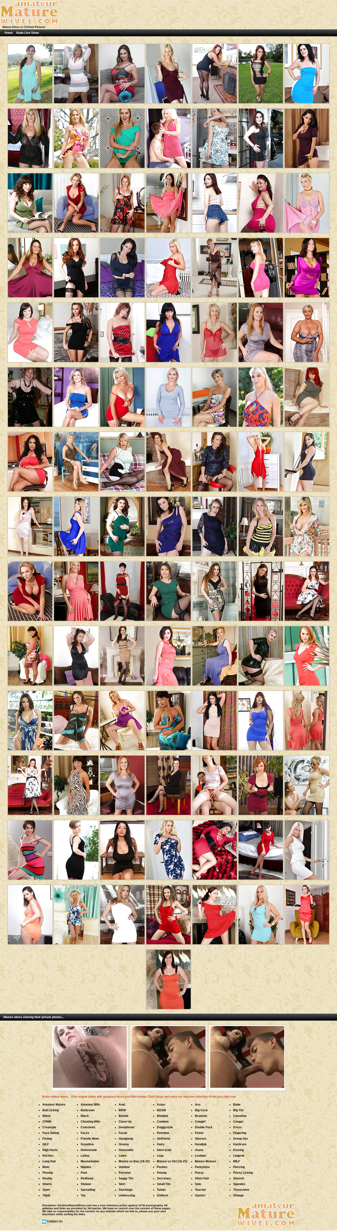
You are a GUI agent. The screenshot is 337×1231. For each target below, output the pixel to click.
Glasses (200, 1138)
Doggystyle (165, 1127)
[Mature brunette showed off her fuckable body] (307, 72)
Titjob (46, 1195)
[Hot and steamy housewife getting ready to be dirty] (260, 783)
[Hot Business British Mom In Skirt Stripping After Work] (307, 848)
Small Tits (164, 1184)
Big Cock (201, 1110)
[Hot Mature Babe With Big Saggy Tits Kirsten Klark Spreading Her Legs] (168, 395)
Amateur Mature (53, 1104)
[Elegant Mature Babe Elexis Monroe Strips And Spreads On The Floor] (30, 266)
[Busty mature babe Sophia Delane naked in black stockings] (214, 589)
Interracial (164, 1150)
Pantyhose (202, 1167)
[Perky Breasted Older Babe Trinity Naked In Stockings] (122, 201)
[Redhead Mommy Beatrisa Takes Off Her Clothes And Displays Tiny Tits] (214, 201)
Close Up (125, 1121)
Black (85, 1116)
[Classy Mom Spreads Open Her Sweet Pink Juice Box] (307, 589)
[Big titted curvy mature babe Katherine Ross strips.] (168, 201)
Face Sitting (50, 1133)
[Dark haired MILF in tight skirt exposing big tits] (307, 460)
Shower (86, 1184)
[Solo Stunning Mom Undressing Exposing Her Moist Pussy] (30, 913)
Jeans (199, 1150)
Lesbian (200, 1155)
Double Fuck (203, 1127)
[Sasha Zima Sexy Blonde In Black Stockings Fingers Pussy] (76, 848)
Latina (85, 1155)
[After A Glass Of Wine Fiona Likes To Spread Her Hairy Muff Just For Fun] (168, 460)
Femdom (163, 1133)
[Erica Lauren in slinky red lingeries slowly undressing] (214, 331)
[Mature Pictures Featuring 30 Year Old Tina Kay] (122, 654)
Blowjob (162, 1116)
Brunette (201, 1116)
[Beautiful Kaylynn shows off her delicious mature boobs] (76, 654)
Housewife (126, 1150)
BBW (122, 1110)
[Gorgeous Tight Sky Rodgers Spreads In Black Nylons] (122, 331)
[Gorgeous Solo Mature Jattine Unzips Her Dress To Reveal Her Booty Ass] (260, 654)
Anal (122, 1104)
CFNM (46, 1121)
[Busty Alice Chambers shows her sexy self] (30, 72)
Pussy (199, 1172)
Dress (237, 1127)
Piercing (239, 1167)
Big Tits (238, 1110)
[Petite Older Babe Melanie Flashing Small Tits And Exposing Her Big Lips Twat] (214, 395)
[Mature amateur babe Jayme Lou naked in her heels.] (214, 525)
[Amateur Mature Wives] (29, 23)
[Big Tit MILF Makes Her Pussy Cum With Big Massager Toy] (214, 719)
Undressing (127, 1195)
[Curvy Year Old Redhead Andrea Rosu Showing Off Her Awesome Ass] (307, 395)
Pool (84, 1172)
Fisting (47, 1138)
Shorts (47, 1184)
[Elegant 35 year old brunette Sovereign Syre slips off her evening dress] (168, 525)
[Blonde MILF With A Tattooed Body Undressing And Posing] (307, 201)
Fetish (199, 1133)
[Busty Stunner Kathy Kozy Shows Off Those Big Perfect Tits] (307, 719)
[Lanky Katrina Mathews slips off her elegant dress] (214, 266)
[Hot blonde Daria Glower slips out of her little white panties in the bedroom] (122, 913)
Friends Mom (90, 1138)
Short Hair (202, 1178)
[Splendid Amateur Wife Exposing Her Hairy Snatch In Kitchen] (214, 136)
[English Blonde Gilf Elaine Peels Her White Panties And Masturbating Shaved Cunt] (76, 913)
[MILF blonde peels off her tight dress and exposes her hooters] (168, 848)
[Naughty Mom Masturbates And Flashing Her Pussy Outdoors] (260, 395)
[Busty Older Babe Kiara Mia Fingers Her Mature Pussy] (30, 460)
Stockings (126, 1189)
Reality (47, 1178)
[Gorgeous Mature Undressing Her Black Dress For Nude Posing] (30, 136)
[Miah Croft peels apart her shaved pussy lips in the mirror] (260, 589)
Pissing (47, 1172)
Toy (83, 1195)
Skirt (122, 1184)
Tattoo (161, 1189)
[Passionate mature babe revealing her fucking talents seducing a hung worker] (30, 525)
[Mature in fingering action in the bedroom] (122, 460)
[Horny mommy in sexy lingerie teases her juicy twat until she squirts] (122, 525)
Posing (162, 1172)
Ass (198, 1104)
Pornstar (125, 1172)
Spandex (239, 1184)
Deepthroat (126, 1127)
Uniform (162, 1195)
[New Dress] (76, 72)
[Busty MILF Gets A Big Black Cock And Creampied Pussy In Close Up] (30, 201)
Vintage (238, 1195)
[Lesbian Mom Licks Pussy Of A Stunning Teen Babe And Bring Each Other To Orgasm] (307, 783)
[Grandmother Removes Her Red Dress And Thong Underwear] (260, 848)
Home (8, 33)
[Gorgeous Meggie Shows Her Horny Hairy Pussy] (168, 589)
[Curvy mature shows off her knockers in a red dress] (214, 848)
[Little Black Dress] (30, 395)
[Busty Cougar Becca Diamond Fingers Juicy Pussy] (168, 331)
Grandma (87, 1144)
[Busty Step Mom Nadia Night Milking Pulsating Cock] (122, 848)
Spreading (88, 1189)
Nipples (86, 1167)
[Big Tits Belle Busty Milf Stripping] (30, 654)
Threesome (241, 1189)
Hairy (161, 1144)
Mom (45, 1167)
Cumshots (88, 1127)
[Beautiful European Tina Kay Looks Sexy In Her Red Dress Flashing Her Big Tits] (214, 913)
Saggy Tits (126, 1178)
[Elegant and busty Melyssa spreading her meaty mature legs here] (307, 331)
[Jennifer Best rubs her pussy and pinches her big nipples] (122, 719)
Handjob (200, 1144)
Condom (163, 1121)
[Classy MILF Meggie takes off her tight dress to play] (30, 848)
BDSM (161, 1110)
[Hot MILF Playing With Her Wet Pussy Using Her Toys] (76, 331)
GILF (45, 1144)
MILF (236, 1161)
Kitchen (47, 1155)
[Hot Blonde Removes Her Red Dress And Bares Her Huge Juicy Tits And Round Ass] (76, 201)
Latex (123, 1155)
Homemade (89, 1150)
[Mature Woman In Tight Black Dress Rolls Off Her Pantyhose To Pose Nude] (214, 72)
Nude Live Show (27, 33)
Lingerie (238, 1155)
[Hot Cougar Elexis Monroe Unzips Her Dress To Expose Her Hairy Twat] (260, 331)
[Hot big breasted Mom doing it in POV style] (122, 72)
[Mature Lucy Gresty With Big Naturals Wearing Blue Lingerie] (214, 654)
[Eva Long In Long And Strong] (260, 72)
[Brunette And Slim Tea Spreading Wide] (168, 913)
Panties (162, 1167)
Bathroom (88, 1110)
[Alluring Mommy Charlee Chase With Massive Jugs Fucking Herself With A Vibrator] (76, 589)
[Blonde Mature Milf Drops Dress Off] (260, 913)
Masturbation (90, 1161)
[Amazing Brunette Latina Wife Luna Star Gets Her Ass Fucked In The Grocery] (30, 719)
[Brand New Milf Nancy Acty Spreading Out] (307, 913)
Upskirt (200, 1195)
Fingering (239, 1133)
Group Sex (240, 1138)
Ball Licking (50, 1110)
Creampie (49, 1127)
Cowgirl (200, 1121)
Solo (198, 1184)
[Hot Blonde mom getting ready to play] (168, 266)
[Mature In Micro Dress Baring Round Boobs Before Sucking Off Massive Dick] (260, 719)
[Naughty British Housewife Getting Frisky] (122, 589)
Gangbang (126, 1138)
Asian (161, 1104)
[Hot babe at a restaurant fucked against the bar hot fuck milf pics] (260, 266)
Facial (123, 1133)
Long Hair (49, 1161)
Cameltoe (240, 1116)
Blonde (124, 1116)
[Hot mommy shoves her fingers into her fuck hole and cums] (76, 266)
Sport (46, 1189)
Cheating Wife (90, 1121)
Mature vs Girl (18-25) (172, 1161)
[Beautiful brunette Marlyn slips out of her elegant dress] (214, 460)
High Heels (50, 1150)
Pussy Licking (243, 1172)
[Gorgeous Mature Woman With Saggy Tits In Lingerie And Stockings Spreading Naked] (260, 201)
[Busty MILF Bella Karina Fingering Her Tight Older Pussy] (76, 460)
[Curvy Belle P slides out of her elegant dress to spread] (76, 783)
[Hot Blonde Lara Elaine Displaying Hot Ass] (260, 525)
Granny (124, 1144)
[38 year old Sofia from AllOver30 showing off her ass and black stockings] (168, 783)
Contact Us (55, 1221)
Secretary (164, 1178)
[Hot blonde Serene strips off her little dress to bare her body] (168, 72)
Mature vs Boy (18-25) (134, 1161)
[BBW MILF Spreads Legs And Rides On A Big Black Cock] (260, 136)
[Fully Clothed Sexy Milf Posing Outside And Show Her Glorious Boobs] (307, 525)
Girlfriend (163, 1138)
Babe (237, 1104)
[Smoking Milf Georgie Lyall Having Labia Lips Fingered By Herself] (122, 136)
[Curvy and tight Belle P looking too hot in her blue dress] (168, 719)
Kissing (238, 1150)
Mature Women (205, 1161)
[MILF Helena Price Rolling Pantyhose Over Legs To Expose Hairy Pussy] (168, 654)
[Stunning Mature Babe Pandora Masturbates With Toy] (76, 719)
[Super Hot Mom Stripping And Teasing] (122, 266)
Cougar (238, 1121)
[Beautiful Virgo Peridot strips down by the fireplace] (168, 977)
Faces (85, 1133)
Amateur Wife (90, 1104)
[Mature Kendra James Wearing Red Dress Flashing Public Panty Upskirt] (307, 654)
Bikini (46, 1116)
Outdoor (124, 1167)
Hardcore (239, 1144)
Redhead (87, 1178)
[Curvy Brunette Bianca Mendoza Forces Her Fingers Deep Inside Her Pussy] (307, 136)
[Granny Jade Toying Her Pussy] (76, 395)
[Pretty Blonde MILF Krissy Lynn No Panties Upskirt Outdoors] (76, 136)
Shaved (238, 1178)
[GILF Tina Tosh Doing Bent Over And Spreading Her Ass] (122, 395)
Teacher (200, 1189)
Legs (160, 1155)
